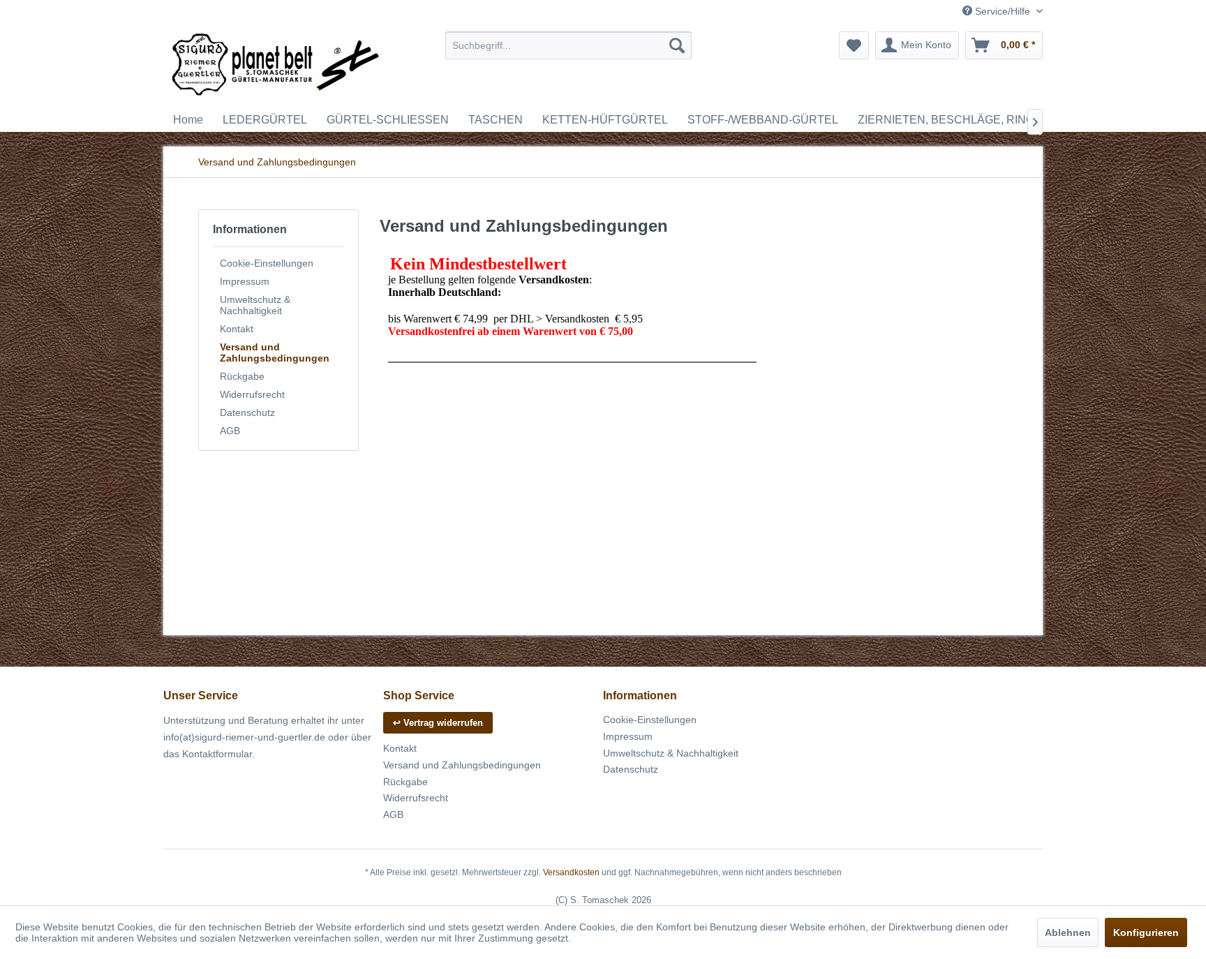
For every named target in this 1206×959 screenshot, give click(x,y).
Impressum (244, 281)
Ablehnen (1068, 932)
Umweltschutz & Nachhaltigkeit (255, 305)
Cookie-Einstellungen (266, 263)
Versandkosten (571, 872)
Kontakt (236, 328)
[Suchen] (677, 45)
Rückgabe (242, 376)
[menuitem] (568, 45)
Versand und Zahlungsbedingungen (274, 352)
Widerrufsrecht (252, 394)
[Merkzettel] (854, 45)
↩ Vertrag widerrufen (438, 723)
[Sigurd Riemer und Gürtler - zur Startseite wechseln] (275, 66)
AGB (230, 430)
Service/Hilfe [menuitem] (1002, 11)
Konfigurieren (1146, 932)
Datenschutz (247, 412)
